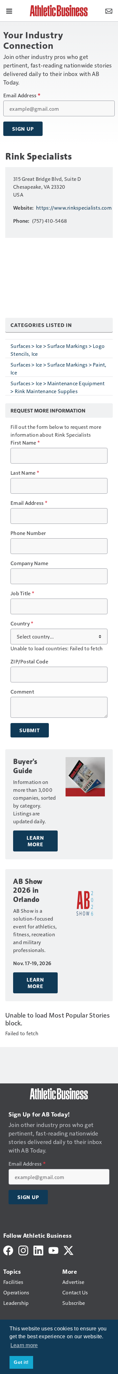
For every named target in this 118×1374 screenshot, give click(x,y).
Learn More (35, 841)
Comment (22, 691)
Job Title (22, 593)
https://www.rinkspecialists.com (74, 207)
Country (21, 623)
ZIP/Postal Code (29, 661)
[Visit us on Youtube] (53, 1249)
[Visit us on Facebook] (8, 1249)
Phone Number (28, 533)
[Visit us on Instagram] (23, 1249)
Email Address (21, 95)
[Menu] (9, 10)
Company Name (29, 563)
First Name (25, 442)
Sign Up (23, 128)
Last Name (24, 472)
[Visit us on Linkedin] (38, 1249)
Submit (29, 730)
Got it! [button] (21, 1362)
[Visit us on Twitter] (68, 1249)
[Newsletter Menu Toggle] (109, 10)
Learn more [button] (24, 1345)
